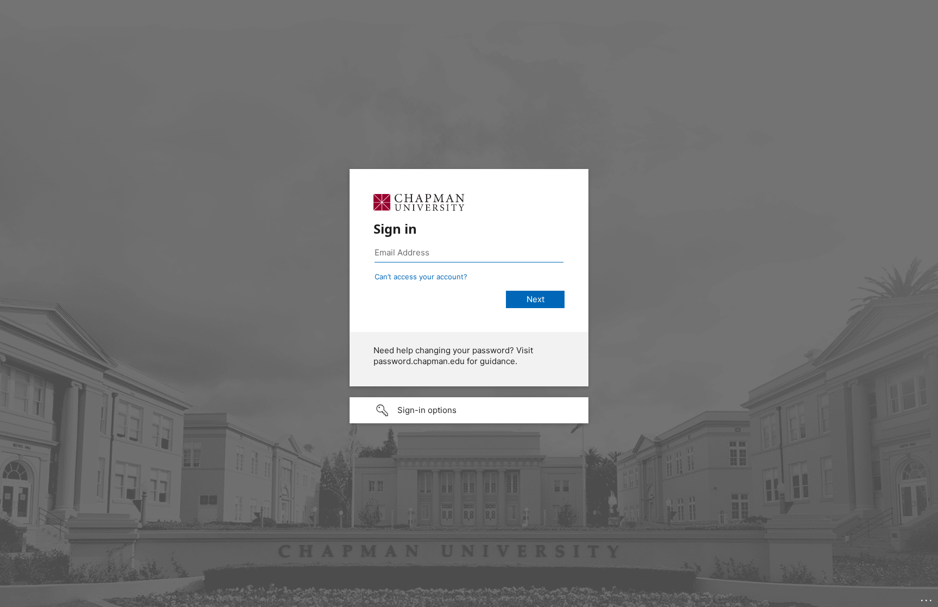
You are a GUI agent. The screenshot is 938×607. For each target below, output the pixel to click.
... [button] (927, 597)
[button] (469, 410)
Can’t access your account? (421, 276)
